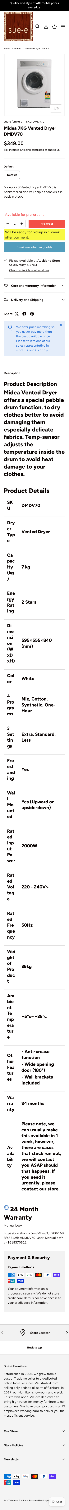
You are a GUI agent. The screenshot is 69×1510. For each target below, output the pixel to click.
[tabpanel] (34, 812)
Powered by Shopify (39, 1500)
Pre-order (47, 223)
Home (7, 48)
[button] (54, 26)
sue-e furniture (13, 121)
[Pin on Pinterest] (32, 314)
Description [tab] (12, 373)
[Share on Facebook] (24, 314)
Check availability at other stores (29, 270)
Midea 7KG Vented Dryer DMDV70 (32, 48)
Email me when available (35, 247)
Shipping (25, 149)
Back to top (34, 1347)
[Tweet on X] (17, 314)
